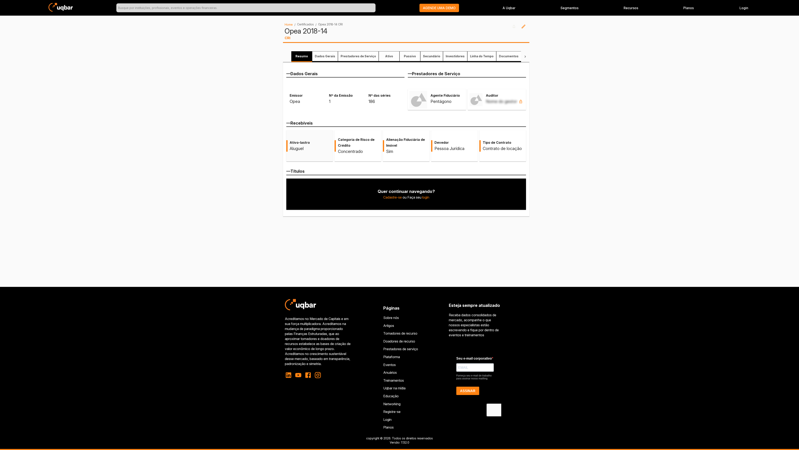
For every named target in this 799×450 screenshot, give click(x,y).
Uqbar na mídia (394, 388)
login (425, 197)
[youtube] (298, 375)
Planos (688, 8)
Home (289, 24)
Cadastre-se (392, 197)
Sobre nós (391, 318)
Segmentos (569, 8)
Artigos (388, 326)
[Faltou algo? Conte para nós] (523, 26)
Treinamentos (393, 380)
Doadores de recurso (399, 341)
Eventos (389, 365)
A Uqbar (508, 8)
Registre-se (392, 412)
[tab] (301, 56)
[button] (439, 8)
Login (387, 420)
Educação (391, 396)
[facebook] (308, 375)
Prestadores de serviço (400, 349)
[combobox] (246, 7)
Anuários (390, 372)
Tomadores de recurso (400, 333)
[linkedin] (290, 375)
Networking (392, 404)
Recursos (631, 8)
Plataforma (391, 357)
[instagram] (318, 375)
